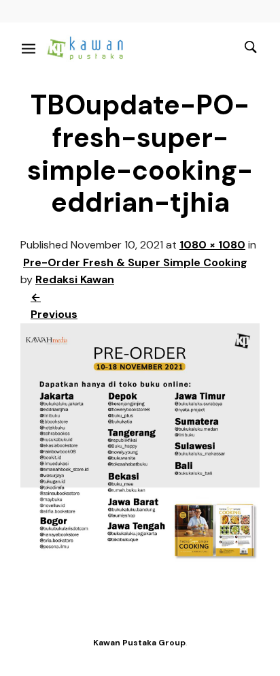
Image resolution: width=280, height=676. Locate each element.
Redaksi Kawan (74, 279)
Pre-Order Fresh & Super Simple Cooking (135, 262)
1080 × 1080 (212, 245)
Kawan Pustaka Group (139, 642)
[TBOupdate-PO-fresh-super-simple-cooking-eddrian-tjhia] (140, 559)
